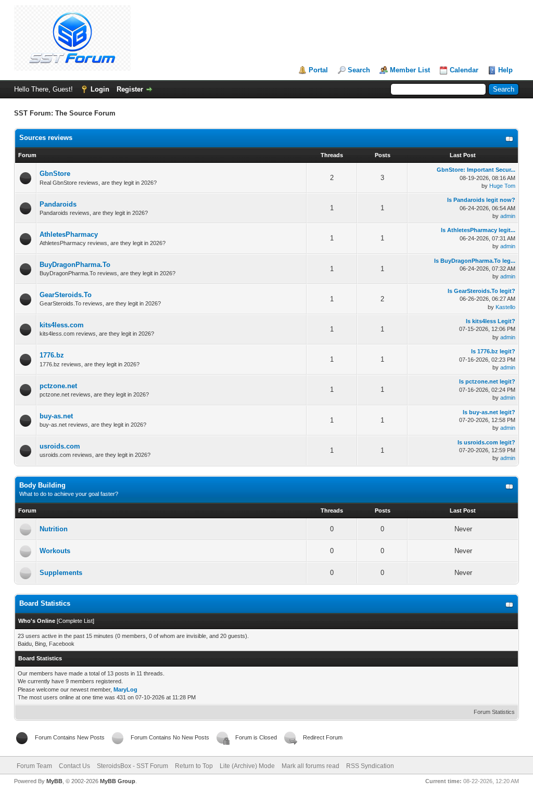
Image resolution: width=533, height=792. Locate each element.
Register (130, 89)
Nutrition (54, 529)
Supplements (61, 573)
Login (100, 89)
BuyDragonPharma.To (75, 265)
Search (359, 70)
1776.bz (52, 355)
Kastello (505, 307)
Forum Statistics (494, 712)
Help (505, 70)
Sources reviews (45, 138)
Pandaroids (58, 204)
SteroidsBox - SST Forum (132, 766)
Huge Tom (502, 186)
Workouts (55, 551)
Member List (410, 70)
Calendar (464, 70)
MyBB (54, 781)
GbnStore (55, 173)
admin (507, 216)
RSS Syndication (370, 766)
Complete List (75, 621)
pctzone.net (58, 386)
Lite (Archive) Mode (247, 766)
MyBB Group (117, 781)
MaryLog (125, 689)
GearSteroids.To (66, 295)
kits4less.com (62, 325)
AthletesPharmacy (69, 234)
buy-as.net (56, 416)
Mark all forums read (310, 766)
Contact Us (74, 766)
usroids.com (60, 446)
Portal (318, 70)
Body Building (42, 485)
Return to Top (194, 766)
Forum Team (34, 766)
